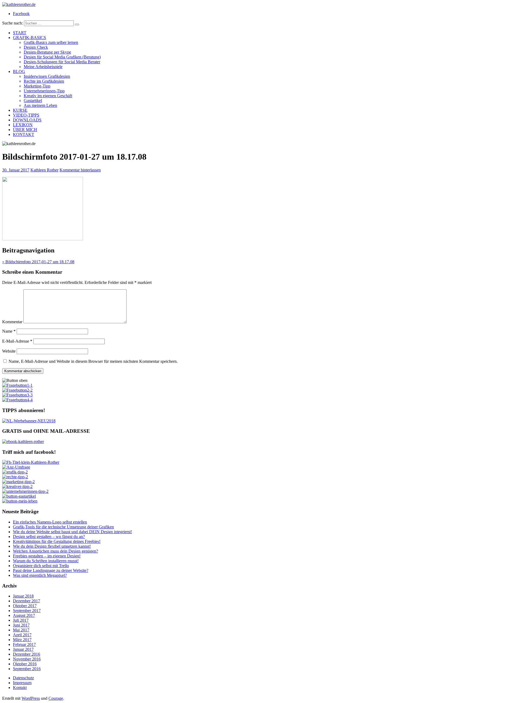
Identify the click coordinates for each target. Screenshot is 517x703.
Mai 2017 (21, 630)
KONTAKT (23, 134)
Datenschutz (23, 678)
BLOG (19, 71)
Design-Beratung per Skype (47, 52)
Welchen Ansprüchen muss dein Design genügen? (55, 551)
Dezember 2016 (26, 654)
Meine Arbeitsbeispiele (43, 66)
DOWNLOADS (27, 120)
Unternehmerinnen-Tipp (44, 91)
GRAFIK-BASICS (29, 37)
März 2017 (22, 639)
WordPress (31, 698)
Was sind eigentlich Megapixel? (40, 575)
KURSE (20, 110)
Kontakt (20, 687)
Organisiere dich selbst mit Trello (41, 565)
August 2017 (24, 615)
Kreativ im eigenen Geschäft (48, 95)
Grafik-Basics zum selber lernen (51, 42)
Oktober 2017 (25, 605)
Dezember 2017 (26, 601)
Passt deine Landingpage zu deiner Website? (50, 570)
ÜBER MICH (25, 129)
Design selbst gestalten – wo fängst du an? (49, 536)
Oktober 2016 (25, 664)
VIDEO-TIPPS (26, 115)
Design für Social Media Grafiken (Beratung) (62, 57)
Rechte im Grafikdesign (44, 81)
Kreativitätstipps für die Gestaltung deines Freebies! (56, 541)
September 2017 (27, 610)
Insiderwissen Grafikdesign (47, 76)
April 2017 (22, 634)
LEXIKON (23, 124)
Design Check (36, 47)
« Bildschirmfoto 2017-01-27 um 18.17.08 (38, 261)
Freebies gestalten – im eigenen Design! (47, 556)
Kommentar (12, 321)
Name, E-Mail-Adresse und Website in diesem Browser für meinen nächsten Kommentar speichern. (93, 361)
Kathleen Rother (44, 170)
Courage (55, 698)
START (19, 32)
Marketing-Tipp (37, 86)
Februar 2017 (24, 644)
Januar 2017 (23, 649)
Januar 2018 (23, 596)
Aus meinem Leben (40, 105)
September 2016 (27, 668)
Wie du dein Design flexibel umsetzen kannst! (52, 546)
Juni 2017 (21, 625)
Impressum (22, 682)
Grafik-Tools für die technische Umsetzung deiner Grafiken (63, 527)
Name (9, 331)
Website (9, 351)
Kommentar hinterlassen (80, 170)
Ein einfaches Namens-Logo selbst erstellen (50, 522)
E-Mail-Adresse (17, 341)
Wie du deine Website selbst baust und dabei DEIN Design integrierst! (72, 531)
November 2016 (27, 659)
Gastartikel (33, 100)
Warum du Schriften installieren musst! (46, 560)
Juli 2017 (21, 620)
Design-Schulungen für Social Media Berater (62, 61)
